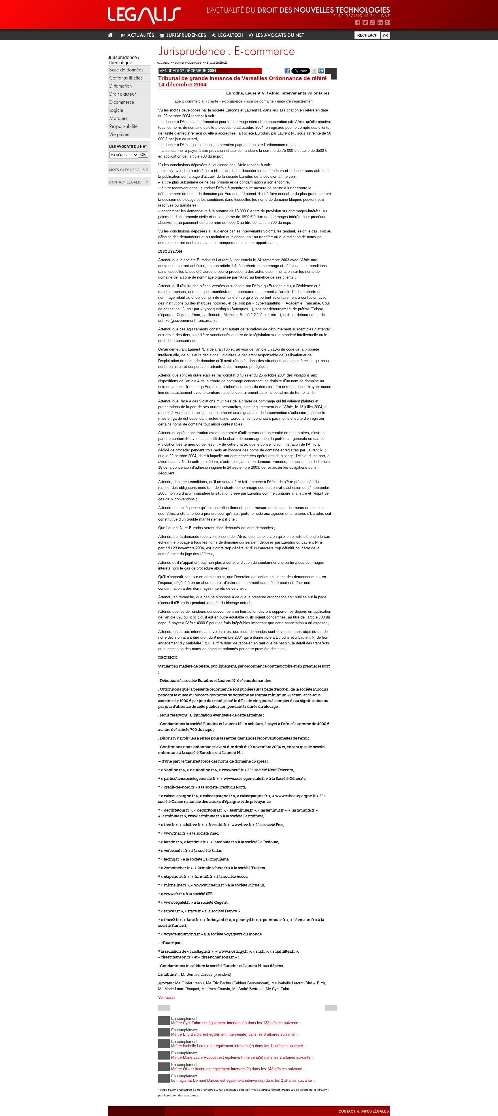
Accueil (163, 62)
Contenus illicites (125, 77)
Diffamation (120, 85)
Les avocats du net (280, 35)
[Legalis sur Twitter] (365, 22)
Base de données (126, 69)
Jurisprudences (186, 35)
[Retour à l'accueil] (112, 35)
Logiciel (116, 110)
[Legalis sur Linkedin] (380, 22)
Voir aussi (166, 997)
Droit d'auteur (122, 93)
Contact (347, 1111)
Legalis (127, 170)
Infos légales (375, 1111)
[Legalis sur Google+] (387, 22)
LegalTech (231, 35)
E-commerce (121, 102)
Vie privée (119, 134)
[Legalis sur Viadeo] (372, 22)
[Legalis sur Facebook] (357, 22)
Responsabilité (123, 126)
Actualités (140, 35)
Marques (118, 118)
